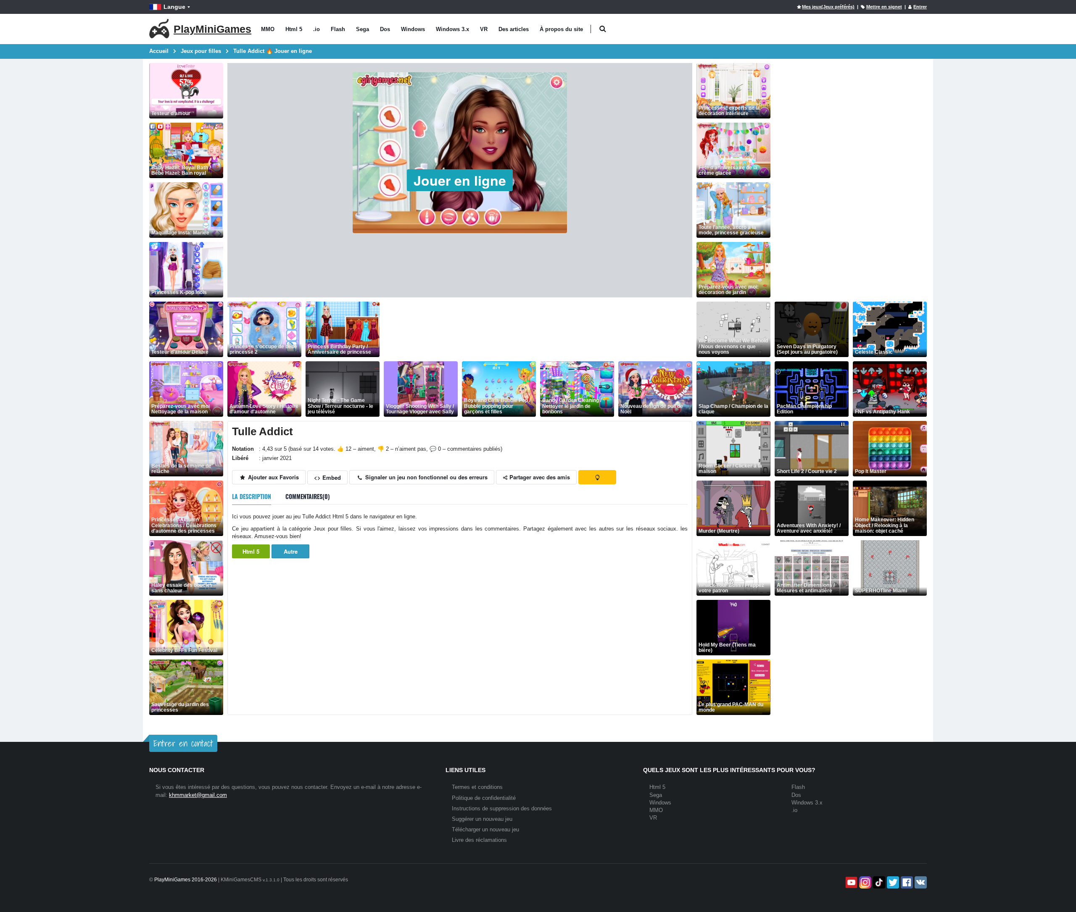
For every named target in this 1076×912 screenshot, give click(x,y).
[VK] (920, 882)
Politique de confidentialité (484, 798)
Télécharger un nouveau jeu (485, 829)
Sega (362, 29)
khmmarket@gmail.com (198, 795)
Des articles (513, 29)
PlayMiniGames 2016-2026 (185, 880)
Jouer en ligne (460, 180)
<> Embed (327, 477)
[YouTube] (850, 882)
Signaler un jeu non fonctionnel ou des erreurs (426, 477)
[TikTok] (878, 882)
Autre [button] (291, 551)
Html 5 (293, 29)
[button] (602, 29)
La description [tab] (251, 496)
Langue (174, 6)
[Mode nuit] (597, 477)
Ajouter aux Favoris (272, 477)
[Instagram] (864, 882)
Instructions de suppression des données (502, 808)
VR (484, 29)
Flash (338, 29)
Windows (413, 29)
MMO (267, 29)
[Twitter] (892, 882)
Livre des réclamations (479, 840)
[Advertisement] (537, 329)
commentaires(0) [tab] (307, 496)
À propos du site (561, 29)
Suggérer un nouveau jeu (482, 819)
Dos (385, 29)
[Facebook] (906, 882)
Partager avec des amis (539, 477)
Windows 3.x (452, 29)
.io (316, 29)
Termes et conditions (477, 787)
